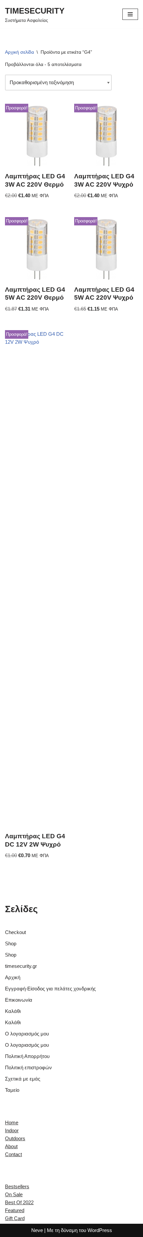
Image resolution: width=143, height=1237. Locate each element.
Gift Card (15, 1218)
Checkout (15, 932)
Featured (14, 1210)
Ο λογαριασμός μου (27, 1033)
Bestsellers (17, 1186)
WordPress (99, 1230)
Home (11, 1122)
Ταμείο (12, 1090)
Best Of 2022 (19, 1202)
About (11, 1146)
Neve (37, 1230)
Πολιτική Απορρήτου (27, 1056)
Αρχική (12, 977)
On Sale (14, 1194)
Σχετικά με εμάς (22, 1079)
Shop (10, 943)
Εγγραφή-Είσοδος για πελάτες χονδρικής (50, 988)
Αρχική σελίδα (19, 52)
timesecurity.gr (21, 966)
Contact (13, 1154)
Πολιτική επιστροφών (28, 1067)
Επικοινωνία (18, 1000)
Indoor (12, 1130)
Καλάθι (13, 1011)
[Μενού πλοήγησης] (130, 14)
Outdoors (15, 1138)
